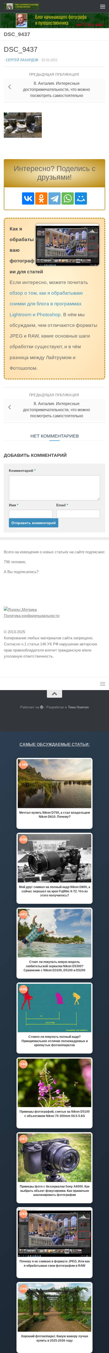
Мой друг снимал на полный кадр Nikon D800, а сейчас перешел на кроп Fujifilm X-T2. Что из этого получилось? (54, 891)
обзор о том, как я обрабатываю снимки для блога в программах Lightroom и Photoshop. (46, 303)
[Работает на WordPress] (41, 707)
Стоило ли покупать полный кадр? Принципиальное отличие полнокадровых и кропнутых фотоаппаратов (55, 1040)
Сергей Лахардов (22, 60)
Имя (13, 505)
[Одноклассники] (41, 198)
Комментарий (22, 471)
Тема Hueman (78, 707)
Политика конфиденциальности (31, 615)
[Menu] (102, 6)
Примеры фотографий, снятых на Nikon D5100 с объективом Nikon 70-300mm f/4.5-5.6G (55, 1113)
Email (62, 505)
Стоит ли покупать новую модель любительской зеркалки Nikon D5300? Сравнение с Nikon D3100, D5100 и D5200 (54, 966)
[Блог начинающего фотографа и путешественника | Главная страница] (27, 6)
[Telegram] (54, 198)
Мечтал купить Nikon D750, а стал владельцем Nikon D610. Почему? (54, 814)
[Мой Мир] (81, 198)
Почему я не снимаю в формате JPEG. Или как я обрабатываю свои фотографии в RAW (55, 1263)
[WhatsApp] (68, 198)
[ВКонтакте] (28, 198)
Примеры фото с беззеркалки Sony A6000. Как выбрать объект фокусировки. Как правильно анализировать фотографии (54, 1190)
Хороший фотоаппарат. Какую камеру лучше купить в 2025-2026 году (54, 1338)
